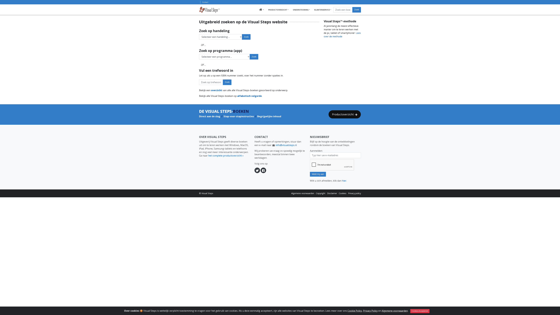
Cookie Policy (355, 310)
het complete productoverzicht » (226, 155)
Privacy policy (354, 193)
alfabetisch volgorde (249, 96)
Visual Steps (207, 193)
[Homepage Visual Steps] (212, 10)
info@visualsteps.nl (286, 145)
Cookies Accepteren (420, 311)
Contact (205, 2)
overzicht (216, 90)
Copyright (320, 193)
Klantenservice (322, 10)
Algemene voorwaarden (302, 193)
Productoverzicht (277, 10)
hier (344, 180)
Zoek (356, 9)
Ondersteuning (301, 10)
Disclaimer (332, 193)
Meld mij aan (318, 174)
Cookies (342, 193)
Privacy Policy (370, 310)
